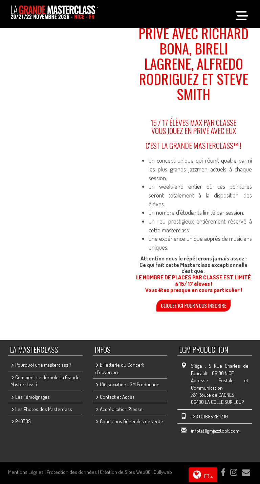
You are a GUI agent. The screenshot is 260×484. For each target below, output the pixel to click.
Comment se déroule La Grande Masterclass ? (45, 381)
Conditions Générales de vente (131, 421)
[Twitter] (233, 472)
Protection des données (72, 472)
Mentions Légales (26, 472)
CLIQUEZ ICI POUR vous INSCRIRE (193, 305)
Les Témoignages (32, 397)
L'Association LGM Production (129, 384)
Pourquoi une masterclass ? (42, 365)
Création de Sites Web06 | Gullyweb (136, 472)
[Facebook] (223, 472)
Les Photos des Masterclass (43, 409)
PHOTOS (22, 421)
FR (206, 476)
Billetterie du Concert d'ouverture (119, 368)
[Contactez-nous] (246, 472)
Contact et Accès (117, 397)
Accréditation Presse (121, 409)
